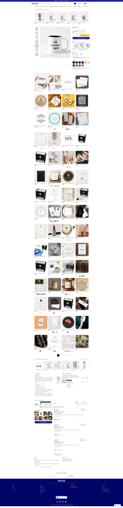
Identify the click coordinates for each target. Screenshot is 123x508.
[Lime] (82, 65)
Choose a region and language (60, 495)
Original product (60, 419)
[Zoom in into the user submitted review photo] (36, 414)
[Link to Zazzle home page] (35, 3)
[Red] (73, 65)
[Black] (73, 62)
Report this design (84, 381)
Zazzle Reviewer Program (58, 413)
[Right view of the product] (55, 42)
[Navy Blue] (82, 62)
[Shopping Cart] (90, 3)
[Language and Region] (85, 3)
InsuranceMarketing (83, 31)
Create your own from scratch (58, 382)
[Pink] (85, 62)
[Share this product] (67, 28)
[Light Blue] (76, 65)
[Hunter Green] (76, 62)
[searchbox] (57, 3)
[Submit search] (75, 3)
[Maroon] (79, 62)
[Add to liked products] (69, 28)
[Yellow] (88, 62)
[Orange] (79, 65)
